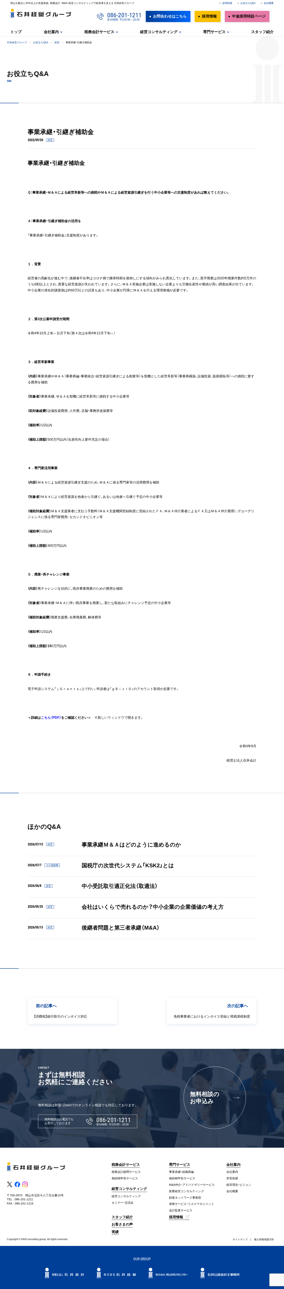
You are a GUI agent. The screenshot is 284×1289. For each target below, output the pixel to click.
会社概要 (269, 3)
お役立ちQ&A (248, 3)
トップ (16, 32)
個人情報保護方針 (264, 1239)
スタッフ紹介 (262, 32)
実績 (115, 1232)
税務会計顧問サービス (126, 1171)
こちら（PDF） (51, 717)
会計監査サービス (180, 1210)
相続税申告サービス (125, 1178)
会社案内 (51, 32)
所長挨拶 (232, 1178)
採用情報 (227, 3)
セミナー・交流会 (122, 1202)
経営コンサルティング (126, 1196)
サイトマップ (240, 1239)
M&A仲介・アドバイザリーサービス (192, 1184)
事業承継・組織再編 (181, 1171)
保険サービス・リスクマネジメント (191, 1204)
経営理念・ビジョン (238, 1184)
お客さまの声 (122, 1224)
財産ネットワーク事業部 (185, 1197)
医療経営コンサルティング (186, 1191)
